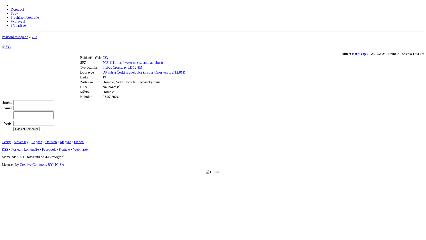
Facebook (49, 149)
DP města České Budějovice (122, 72)
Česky (6, 142)
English (37, 142)
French (79, 142)
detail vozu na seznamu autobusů (140, 62)
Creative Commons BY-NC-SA (42, 164)
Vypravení (18, 21)
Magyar (65, 142)
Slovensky (21, 142)
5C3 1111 (110, 62)
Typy (14, 13)
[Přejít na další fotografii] (6, 47)
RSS (5, 149)
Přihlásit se (18, 25)
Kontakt (64, 149)
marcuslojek (360, 54)
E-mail (7, 108)
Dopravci (17, 9)
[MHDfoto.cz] (11, 5)
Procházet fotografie (25, 17)
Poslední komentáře (25, 149)
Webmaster (81, 149)
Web (7, 123)
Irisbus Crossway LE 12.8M (122, 67)
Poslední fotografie (15, 37)
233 (34, 37)
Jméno (7, 102)
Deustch (51, 142)
